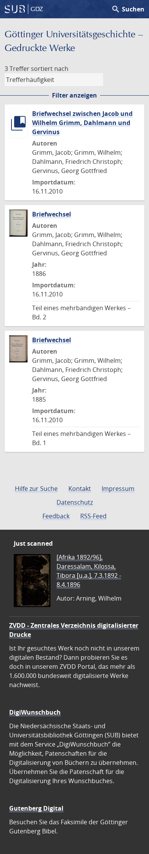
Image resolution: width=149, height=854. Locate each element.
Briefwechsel (51, 214)
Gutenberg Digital (36, 808)
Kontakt (79, 488)
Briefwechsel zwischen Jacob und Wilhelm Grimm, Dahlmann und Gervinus (82, 122)
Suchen (127, 9)
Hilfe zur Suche (36, 488)
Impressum (118, 488)
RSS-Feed (93, 516)
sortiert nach (49, 68)
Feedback (56, 516)
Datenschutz (75, 502)
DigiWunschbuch (35, 712)
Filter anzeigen (74, 95)
